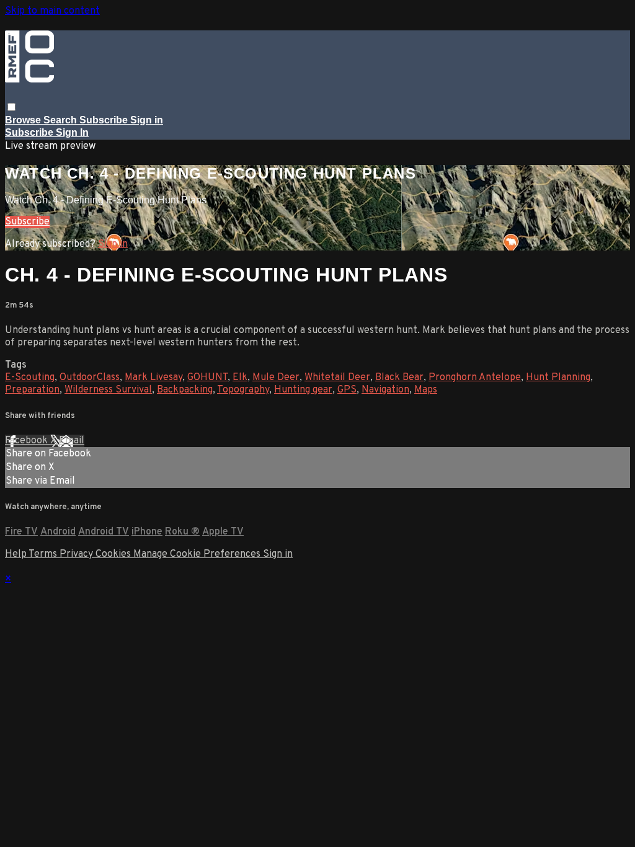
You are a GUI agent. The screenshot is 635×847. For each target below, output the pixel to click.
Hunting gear (303, 390)
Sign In (72, 132)
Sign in (146, 120)
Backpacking (185, 390)
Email (71, 441)
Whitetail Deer (337, 377)
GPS (347, 390)
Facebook (27, 441)
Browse (24, 120)
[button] (11, 107)
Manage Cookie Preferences (198, 554)
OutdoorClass (90, 377)
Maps (425, 390)
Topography (243, 390)
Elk (240, 377)
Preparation (32, 390)
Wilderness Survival (108, 390)
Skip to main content (52, 11)
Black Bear (399, 377)
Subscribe (27, 222)
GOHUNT (207, 377)
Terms (44, 554)
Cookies (114, 554)
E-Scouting (30, 377)
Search (61, 120)
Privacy (77, 554)
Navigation (385, 390)
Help (17, 554)
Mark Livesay (153, 377)
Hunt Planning (558, 377)
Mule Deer (276, 377)
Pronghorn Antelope (475, 377)
